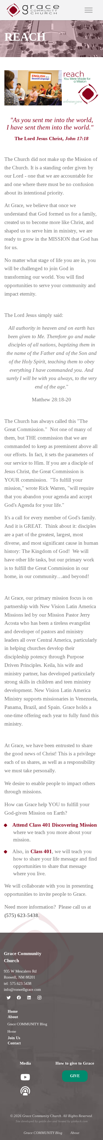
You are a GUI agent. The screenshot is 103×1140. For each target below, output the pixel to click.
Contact (14, 1043)
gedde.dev (45, 1121)
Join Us (14, 1038)
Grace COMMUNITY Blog (27, 1024)
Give (75, 1076)
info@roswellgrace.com (22, 990)
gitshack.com (79, 1121)
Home (13, 1011)
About (13, 1017)
